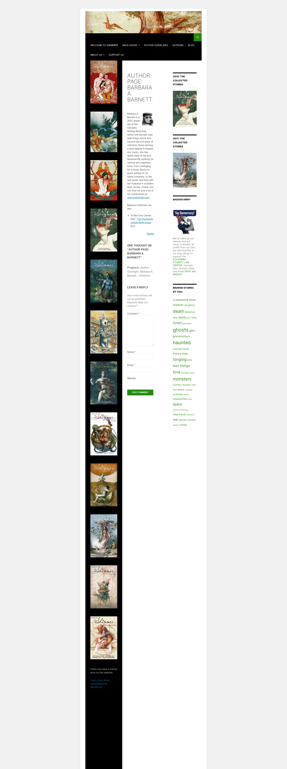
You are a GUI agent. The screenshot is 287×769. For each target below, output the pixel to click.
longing (180, 359)
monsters (182, 378)
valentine (190, 415)
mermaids (185, 373)
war (175, 419)
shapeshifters (180, 399)
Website (131, 378)
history (177, 353)
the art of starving (180, 410)
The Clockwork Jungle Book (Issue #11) (142, 222)
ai (174, 300)
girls (192, 330)
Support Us (116, 54)
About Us (96, 54)
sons (190, 399)
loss (189, 359)
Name (131, 351)
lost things (181, 366)
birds (192, 299)
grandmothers (181, 336)
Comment (133, 313)
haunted (182, 342)
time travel (179, 414)
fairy (175, 317)
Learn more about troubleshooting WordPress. (100, 684)
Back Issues (129, 45)
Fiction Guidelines (156, 45)
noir (194, 384)
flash (194, 317)
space (177, 404)
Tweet (150, 233)
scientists (178, 394)
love (176, 372)
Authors (178, 45)
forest (177, 323)
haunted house (181, 349)
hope (185, 353)
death (178, 311)
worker (176, 425)
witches (183, 420)
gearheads (187, 323)
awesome (181, 299)
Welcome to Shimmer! (104, 45)
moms (192, 373)
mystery (186, 384)
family (182, 317)
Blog (191, 45)
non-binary (179, 389)
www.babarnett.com (138, 197)
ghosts (181, 330)
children (178, 305)
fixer (189, 318)
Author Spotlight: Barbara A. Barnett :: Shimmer (140, 271)
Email (131, 365)
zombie (183, 424)
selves (186, 394)
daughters (189, 305)
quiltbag (188, 390)
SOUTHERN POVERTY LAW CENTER (181, 262)
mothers (177, 384)
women (192, 420)
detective (190, 312)
